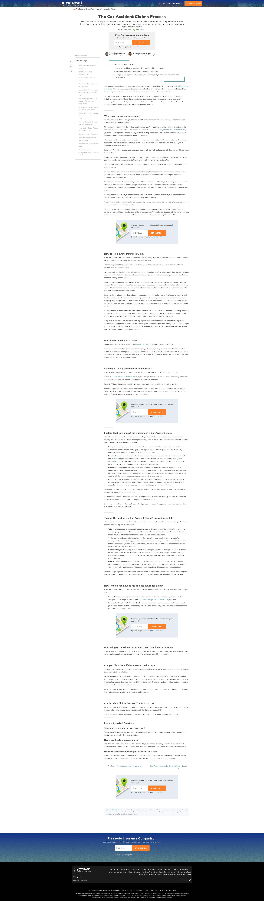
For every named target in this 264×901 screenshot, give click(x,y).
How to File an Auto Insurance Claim (85, 73)
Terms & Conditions (165, 890)
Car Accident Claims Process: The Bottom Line (88, 129)
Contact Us (84, 880)
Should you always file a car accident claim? (88, 85)
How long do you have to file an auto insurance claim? (88, 108)
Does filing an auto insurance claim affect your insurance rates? (88, 115)
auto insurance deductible (124, 377)
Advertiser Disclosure (81, 55)
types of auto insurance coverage (174, 130)
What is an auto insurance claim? (87, 67)
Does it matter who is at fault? (86, 79)
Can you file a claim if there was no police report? (87, 123)
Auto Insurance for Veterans (169, 3)
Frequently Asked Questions (88, 134)
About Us (76, 880)
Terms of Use (141, 47)
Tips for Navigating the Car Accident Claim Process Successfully (87, 101)
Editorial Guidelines (112, 810)
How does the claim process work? (88, 145)
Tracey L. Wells (146, 53)
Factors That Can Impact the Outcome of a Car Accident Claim (88, 92)
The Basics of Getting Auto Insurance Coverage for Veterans (96, 9)
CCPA (174, 890)
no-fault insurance (142, 344)
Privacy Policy (154, 890)
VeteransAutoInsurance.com (111, 890)
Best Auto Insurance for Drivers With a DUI (165, 767)
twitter (190, 880)
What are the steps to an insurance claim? (87, 139)
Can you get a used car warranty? (129, 766)
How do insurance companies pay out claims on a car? (88, 152)
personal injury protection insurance (153, 599)
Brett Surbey (120, 53)
